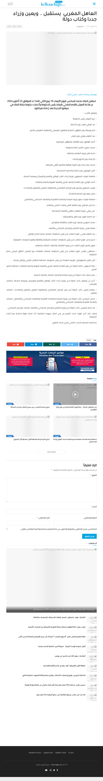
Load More (51, 452)
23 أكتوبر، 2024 (92, 26)
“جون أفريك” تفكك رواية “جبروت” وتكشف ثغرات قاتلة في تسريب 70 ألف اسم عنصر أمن (64, 610)
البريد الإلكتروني (43, 517)
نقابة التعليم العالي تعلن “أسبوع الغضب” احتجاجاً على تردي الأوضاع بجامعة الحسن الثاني (51, 637)
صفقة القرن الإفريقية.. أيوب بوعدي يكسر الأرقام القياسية (64, 666)
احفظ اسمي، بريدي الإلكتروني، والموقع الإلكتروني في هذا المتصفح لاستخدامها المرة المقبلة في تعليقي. (58, 529)
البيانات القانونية (60, 752)
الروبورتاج (80, 26)
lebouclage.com (56, 764)
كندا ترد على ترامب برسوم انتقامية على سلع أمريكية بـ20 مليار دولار (60, 695)
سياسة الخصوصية (35, 752)
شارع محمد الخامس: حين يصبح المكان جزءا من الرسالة (30, 407)
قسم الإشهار (48, 752)
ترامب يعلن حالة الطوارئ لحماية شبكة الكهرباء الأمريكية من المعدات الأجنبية (56, 627)
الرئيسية (89, 340)
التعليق (93, 475)
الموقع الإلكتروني (90, 517)
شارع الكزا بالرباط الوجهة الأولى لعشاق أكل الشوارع (32, 439)
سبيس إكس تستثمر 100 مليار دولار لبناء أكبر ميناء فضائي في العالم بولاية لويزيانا (55, 685)
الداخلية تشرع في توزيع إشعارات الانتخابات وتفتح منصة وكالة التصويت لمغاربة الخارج (53, 675)
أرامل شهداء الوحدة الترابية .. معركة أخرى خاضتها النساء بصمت (61, 647)
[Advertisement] (51, 723)
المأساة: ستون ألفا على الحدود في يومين (70, 656)
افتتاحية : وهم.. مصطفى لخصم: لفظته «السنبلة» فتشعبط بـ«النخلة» (59, 618)
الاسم (94, 506)
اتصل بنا (71, 752)
